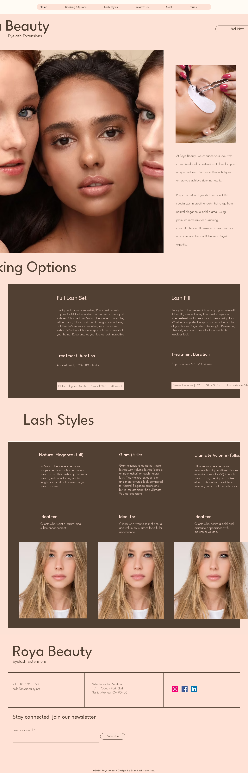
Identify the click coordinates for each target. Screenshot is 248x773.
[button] (81, 7)
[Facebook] (185, 689)
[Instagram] (175, 689)
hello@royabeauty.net (26, 689)
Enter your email (23, 729)
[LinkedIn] (194, 689)
